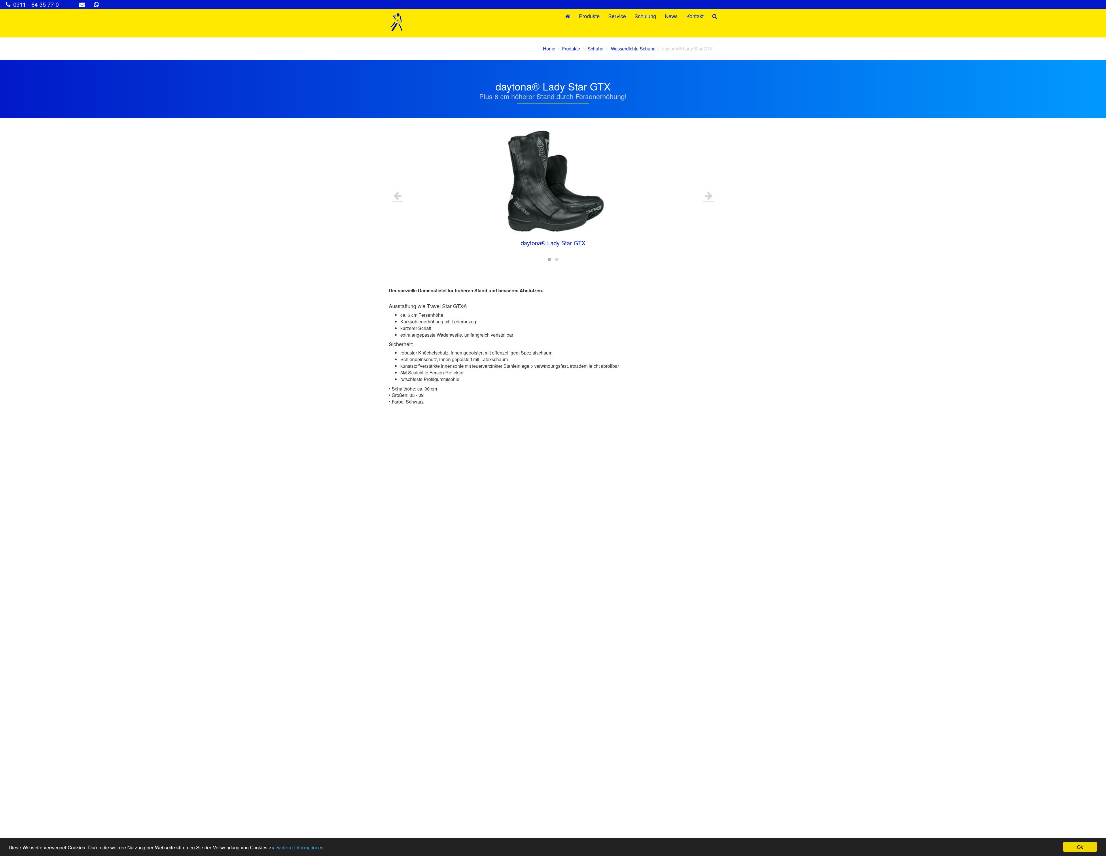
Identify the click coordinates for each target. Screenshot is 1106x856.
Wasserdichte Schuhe (633, 48)
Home (549, 48)
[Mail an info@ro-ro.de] (83, 4)
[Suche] (714, 16)
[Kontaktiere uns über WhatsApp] (98, 4)
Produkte (589, 16)
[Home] (396, 23)
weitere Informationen (300, 847)
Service (617, 16)
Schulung (645, 16)
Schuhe (594, 48)
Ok (1080, 847)
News (671, 16)
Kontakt (695, 16)
